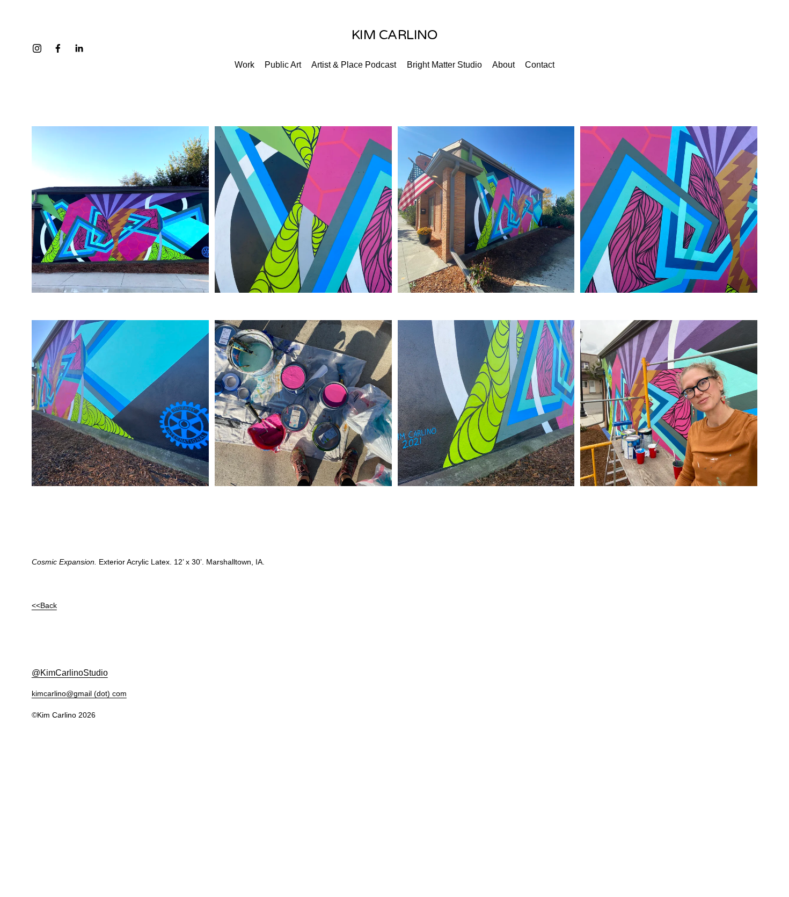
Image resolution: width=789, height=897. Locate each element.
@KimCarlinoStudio (70, 672)
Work (244, 64)
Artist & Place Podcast (353, 64)
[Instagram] (37, 48)
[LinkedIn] (79, 48)
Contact (539, 64)
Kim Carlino (395, 35)
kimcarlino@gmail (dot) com (79, 693)
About (503, 64)
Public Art (283, 64)
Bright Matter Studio (444, 64)
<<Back (44, 605)
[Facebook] (58, 48)
